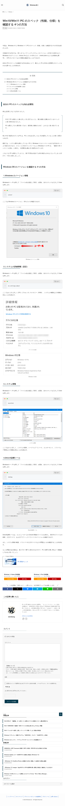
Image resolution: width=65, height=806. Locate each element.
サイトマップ (19, 796)
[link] (23, 619)
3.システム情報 (14, 88)
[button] (7, 588)
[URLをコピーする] (57, 588)
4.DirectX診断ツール (15, 91)
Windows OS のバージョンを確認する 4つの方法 (21, 82)
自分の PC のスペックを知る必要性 (17, 79)
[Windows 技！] (32, 5)
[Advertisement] (32, 34)
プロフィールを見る (27, 616)
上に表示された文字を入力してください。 (16, 690)
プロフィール (45, 796)
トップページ (11, 796)
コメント (7, 642)
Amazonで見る (10, 579)
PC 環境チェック (23, 562)
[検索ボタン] (63, 5)
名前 (6, 677)
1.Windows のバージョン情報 (17, 84)
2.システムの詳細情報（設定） (18, 86)
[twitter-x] (26, 619)
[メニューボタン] (2, 5)
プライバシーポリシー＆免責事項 (32, 796)
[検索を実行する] (60, 714)
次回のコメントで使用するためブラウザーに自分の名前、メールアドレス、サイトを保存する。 (31, 683)
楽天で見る (24, 579)
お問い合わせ (54, 796)
